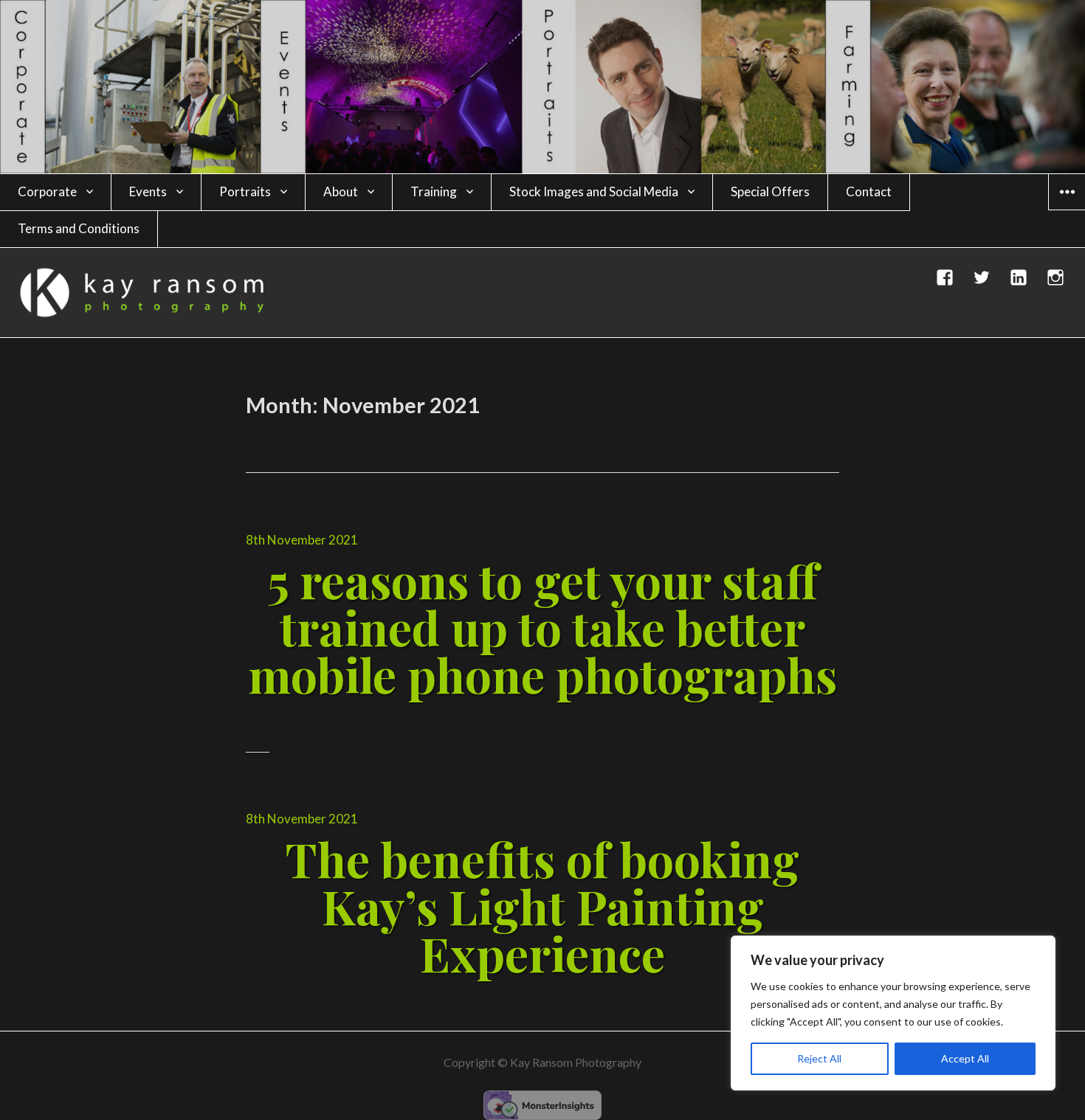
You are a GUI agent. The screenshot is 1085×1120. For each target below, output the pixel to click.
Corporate (47, 191)
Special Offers (770, 191)
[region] (893, 1013)
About (340, 191)
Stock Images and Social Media (593, 191)
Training (433, 191)
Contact (869, 191)
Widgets (1067, 209)
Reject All (819, 1058)
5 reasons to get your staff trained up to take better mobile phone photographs (542, 626)
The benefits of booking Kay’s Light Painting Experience (542, 905)
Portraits (245, 191)
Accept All (965, 1058)
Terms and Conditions (79, 228)
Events (148, 191)
